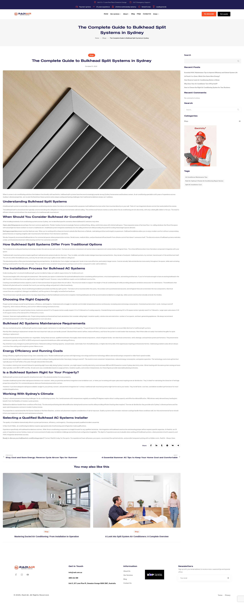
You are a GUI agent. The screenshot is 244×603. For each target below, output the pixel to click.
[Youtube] (27, 574)
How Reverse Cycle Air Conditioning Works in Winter (202, 80)
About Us (126, 571)
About (125, 14)
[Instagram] (22, 574)
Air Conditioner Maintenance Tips (196, 177)
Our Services (128, 575)
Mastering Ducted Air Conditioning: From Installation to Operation (46, 536)
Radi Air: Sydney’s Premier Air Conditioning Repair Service (204, 181)
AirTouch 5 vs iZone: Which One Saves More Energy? (202, 76)
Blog (133, 14)
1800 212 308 (73, 578)
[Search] (238, 109)
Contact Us (147, 14)
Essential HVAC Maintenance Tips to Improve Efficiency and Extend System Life (210, 72)
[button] (209, 14)
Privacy (227, 595)
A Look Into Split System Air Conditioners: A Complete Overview (137, 536)
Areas (155, 14)
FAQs (139, 14)
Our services (114, 14)
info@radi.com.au (75, 572)
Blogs (92, 55)
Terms (220, 595)
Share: (144, 445)
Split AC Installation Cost (193, 184)
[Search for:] (212, 109)
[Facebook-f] (16, 574)
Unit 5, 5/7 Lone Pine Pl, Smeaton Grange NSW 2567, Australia (92, 583)
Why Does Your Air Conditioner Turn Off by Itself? (201, 84)
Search (187, 55)
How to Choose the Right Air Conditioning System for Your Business (207, 87)
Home (106, 14)
